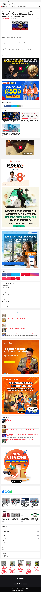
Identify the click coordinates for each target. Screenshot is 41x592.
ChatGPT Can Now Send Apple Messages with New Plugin (25, 519)
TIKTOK (20, 544)
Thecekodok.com (21, 590)
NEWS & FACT (20, 538)
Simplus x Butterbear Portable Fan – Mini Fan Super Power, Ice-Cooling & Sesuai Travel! (12, 569)
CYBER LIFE (20, 533)
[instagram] (21, 584)
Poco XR (3, 299)
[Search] (39, 4)
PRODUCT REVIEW (20, 540)
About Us (16, 588)
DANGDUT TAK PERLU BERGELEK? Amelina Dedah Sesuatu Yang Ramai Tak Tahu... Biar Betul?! (20, 429)
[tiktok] (24, 584)
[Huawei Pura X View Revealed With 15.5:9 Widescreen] (6, 515)
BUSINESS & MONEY (8, 102)
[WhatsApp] (18, 106)
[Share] (38, 18)
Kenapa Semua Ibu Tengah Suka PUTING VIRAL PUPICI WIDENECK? (20, 569)
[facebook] (15, 584)
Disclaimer (27, 588)
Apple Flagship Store (5, 287)
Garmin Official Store (6, 289)
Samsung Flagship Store (6, 303)
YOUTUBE (20, 549)
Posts (4, 555)
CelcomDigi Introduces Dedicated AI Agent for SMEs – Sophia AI (10, 121)
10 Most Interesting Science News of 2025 (13, 6)
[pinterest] (26, 584)
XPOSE (20, 547)
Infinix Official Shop (5, 294)
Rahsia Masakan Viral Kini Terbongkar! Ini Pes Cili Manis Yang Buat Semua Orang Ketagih (29, 570)
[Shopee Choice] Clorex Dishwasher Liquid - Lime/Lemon (37, 568)
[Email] (20, 106)
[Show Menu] (1, 4)
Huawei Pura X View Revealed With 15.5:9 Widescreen (6, 519)
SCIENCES (20, 542)
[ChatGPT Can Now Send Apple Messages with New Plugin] (25, 515)
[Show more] (22, 106)
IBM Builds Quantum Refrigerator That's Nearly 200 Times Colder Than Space (15, 520)
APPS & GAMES (20, 528)
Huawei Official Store (5, 292)
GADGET (20, 535)
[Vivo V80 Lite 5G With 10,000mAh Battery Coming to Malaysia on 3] (34, 515)
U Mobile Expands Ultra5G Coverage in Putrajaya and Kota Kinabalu (34, 505)
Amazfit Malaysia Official (6, 285)
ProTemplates (26, 590)
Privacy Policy (21, 588)
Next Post (37, 157)
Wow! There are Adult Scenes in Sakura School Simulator (6, 504)
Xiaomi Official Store (5, 306)
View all (37, 110)
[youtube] (19, 584)
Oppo (3, 297)
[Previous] (38, 6)
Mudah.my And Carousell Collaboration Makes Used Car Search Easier (29, 121)
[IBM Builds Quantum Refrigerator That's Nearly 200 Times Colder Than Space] (16, 515)
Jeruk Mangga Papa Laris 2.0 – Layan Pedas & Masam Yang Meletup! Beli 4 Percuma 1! (19, 318)
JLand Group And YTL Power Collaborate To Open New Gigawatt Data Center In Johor (11, 134)
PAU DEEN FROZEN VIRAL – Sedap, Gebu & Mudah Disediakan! (15, 328)
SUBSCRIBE (11, 1)
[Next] (39, 6)
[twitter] (17, 584)
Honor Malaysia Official (6, 290)
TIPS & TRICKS (20, 545)
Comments (5, 556)
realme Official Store (5, 301)
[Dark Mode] (37, 4)
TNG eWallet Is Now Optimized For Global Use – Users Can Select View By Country (25, 505)
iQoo (3, 296)
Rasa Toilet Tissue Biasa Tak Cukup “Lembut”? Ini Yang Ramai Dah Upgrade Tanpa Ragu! (19, 333)
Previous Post (4, 157)
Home (13, 588)
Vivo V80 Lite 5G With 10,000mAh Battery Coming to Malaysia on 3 (34, 520)
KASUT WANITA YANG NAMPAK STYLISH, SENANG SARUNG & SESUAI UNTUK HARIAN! (4, 570)
